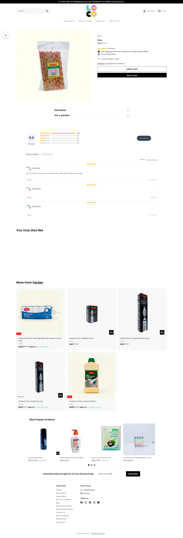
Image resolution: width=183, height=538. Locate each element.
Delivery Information (64, 506)
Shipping (101, 63)
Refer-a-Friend (85, 21)
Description (60, 110)
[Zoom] (53, 66)
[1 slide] (88, 465)
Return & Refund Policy (64, 509)
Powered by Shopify (98, 534)
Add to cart (43, 453)
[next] (153, 442)
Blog (57, 503)
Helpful (29, 180)
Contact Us (114, 21)
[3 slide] (94, 465)
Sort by (142, 159)
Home (99, 36)
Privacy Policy (61, 493)
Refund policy (61, 519)
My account (60, 522)
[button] (132, 48)
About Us (100, 21)
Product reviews (32, 154)
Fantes (38, 282)
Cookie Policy (61, 496)
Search (59, 490)
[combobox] (33, 11)
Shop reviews (47, 154)
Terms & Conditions (63, 499)
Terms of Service (62, 516)
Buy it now (132, 75)
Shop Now (68, 21)
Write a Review (143, 138)
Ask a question (62, 115)
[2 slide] (91, 465)
